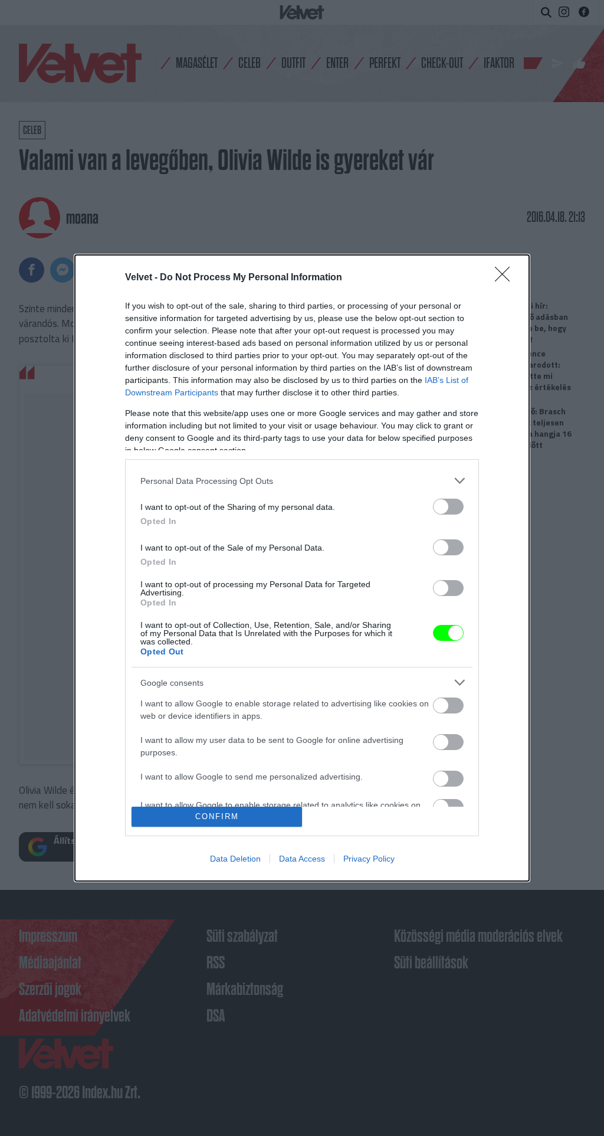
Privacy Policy (369, 858)
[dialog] (302, 568)
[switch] (448, 507)
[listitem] (302, 480)
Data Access (302, 858)
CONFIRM (217, 816)
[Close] (506, 278)
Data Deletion (235, 858)
